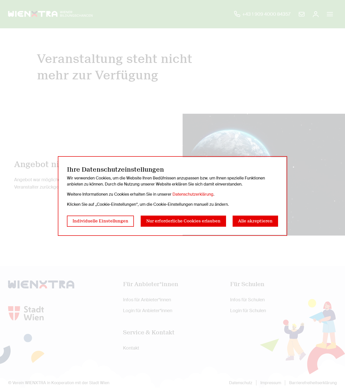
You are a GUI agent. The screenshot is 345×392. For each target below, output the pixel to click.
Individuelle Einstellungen (100, 221)
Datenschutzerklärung (193, 194)
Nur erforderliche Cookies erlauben (183, 221)
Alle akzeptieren (255, 221)
